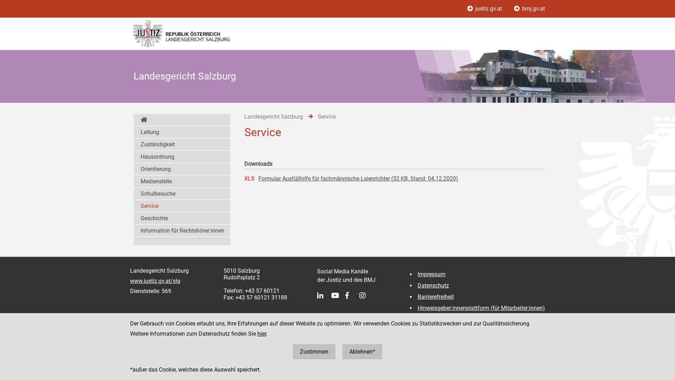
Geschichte (154, 218)
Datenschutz (433, 285)
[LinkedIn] (324, 295)
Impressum (431, 274)
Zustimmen (314, 351)
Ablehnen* (362, 351)
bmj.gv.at (533, 8)
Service (150, 206)
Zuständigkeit (158, 144)
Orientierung (156, 169)
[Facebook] (352, 295)
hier (261, 333)
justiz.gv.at (488, 8)
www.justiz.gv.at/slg (155, 281)
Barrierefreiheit (436, 296)
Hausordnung (157, 156)
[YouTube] (338, 295)
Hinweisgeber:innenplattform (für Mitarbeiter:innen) (481, 308)
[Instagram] (366, 295)
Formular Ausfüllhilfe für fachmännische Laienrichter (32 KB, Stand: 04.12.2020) (358, 178)
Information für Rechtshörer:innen (182, 230)
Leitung (150, 132)
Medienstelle (156, 181)
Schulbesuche (158, 193)
